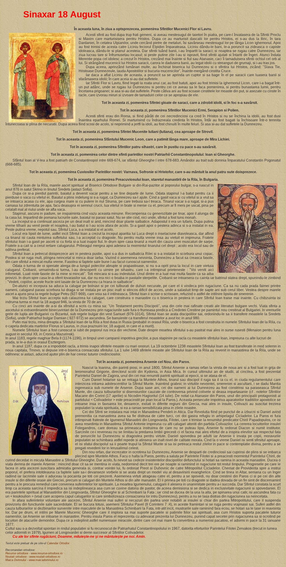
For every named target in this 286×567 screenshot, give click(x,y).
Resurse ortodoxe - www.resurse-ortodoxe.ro (34, 553)
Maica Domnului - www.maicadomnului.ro (31, 560)
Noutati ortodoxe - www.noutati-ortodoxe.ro (32, 556)
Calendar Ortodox (58, 543)
